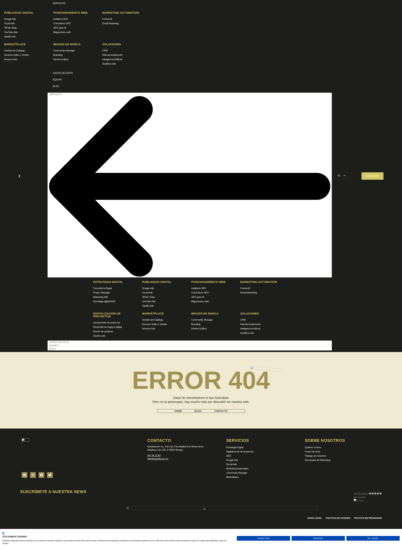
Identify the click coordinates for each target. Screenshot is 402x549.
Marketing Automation (120, 12)
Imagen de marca (67, 44)
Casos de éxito (59, 342)
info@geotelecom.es (157, 458)
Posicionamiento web (70, 12)
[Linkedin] (24, 475)
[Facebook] (41, 475)
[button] (368, 497)
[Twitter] (50, 475)
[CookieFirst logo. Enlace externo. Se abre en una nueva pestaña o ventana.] (3, 533)
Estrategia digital (108, 282)
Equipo (53, 345)
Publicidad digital (18, 12)
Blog (52, 348)
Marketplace (15, 44)
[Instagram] (33, 475)
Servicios (55, 94)
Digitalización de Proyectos (107, 315)
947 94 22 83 (153, 455)
